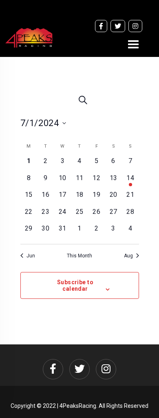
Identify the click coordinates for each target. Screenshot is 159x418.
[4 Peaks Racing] (28, 53)
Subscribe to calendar (75, 285)
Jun (30, 256)
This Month (79, 256)
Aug (128, 256)
